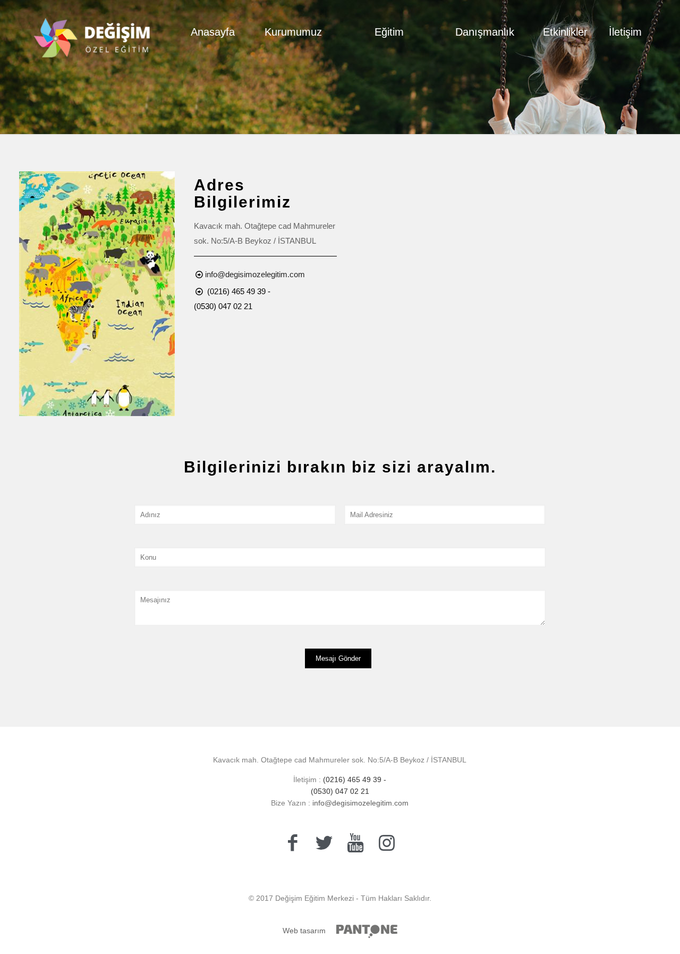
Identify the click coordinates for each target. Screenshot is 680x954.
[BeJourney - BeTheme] (92, 32)
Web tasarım (304, 930)
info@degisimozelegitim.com (255, 274)
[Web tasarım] (366, 931)
